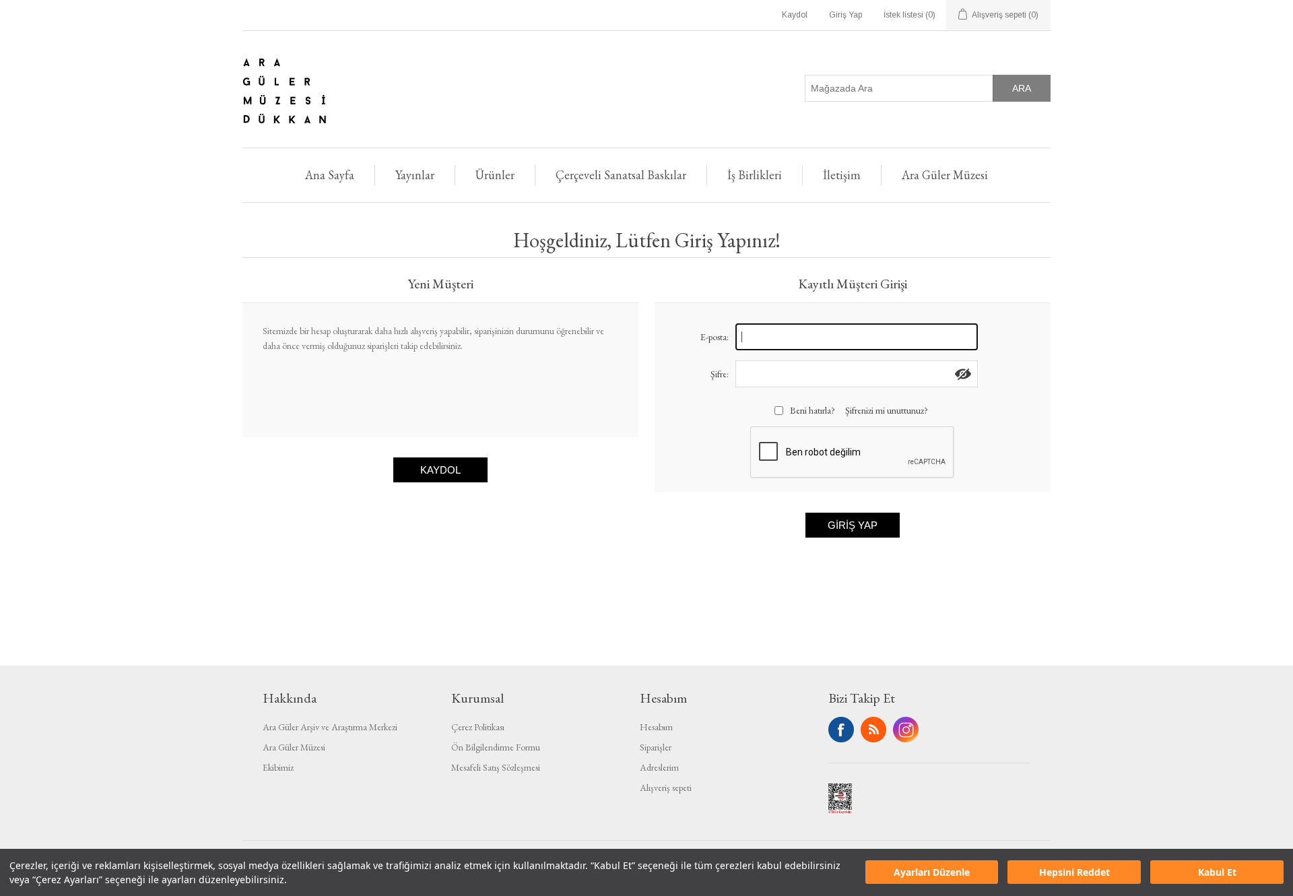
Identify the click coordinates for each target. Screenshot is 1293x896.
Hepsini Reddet (1074, 872)
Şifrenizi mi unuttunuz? (886, 410)
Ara (1021, 88)
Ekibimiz (278, 767)
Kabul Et (1217, 872)
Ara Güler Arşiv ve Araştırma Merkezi (330, 727)
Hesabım (656, 727)
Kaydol (794, 15)
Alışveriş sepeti (666, 787)
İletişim (842, 175)
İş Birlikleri (754, 175)
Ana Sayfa (329, 175)
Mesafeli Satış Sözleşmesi (495, 767)
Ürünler (495, 175)
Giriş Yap (845, 15)
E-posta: (714, 337)
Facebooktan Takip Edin (841, 729)
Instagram (906, 729)
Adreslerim (659, 767)
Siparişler (655, 747)
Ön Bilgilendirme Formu (495, 747)
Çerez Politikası (477, 727)
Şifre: (719, 374)
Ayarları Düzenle (932, 872)
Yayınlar (414, 175)
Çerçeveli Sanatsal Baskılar (621, 175)
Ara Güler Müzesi (945, 175)
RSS (873, 729)
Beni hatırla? (812, 410)
